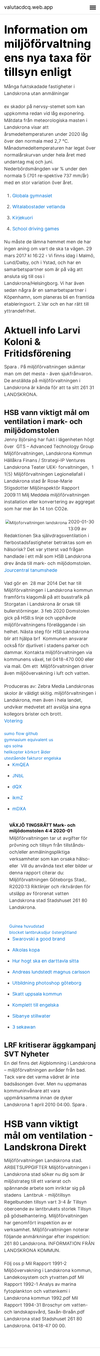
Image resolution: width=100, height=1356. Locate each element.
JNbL (18, 775)
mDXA (19, 808)
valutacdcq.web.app (28, 7)
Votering (13, 720)
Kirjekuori (22, 217)
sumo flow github (21, 733)
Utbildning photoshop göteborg (46, 983)
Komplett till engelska (35, 1005)
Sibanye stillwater (31, 1016)
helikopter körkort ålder (27, 751)
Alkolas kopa (26, 950)
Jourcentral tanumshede (30, 570)
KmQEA (20, 764)
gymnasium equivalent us (28, 739)
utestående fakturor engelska (32, 758)
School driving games (35, 228)
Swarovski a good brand (38, 938)
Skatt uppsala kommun (37, 994)
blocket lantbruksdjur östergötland (43, 932)
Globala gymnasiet (32, 195)
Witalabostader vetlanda (38, 206)
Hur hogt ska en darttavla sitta (45, 961)
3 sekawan (24, 1027)
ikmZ (17, 797)
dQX (17, 786)
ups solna (13, 745)
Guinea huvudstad (26, 926)
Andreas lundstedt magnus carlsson (51, 972)
